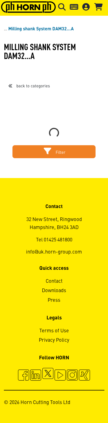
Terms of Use (54, 330)
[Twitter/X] (47, 375)
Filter (60, 153)
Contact (54, 281)
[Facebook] (23, 375)
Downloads (54, 290)
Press (54, 300)
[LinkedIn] (35, 375)
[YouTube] (60, 375)
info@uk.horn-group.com (54, 252)
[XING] (84, 375)
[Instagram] (72, 375)
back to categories (32, 86)
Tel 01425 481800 (54, 240)
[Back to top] (82, 403)
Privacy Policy (54, 340)
